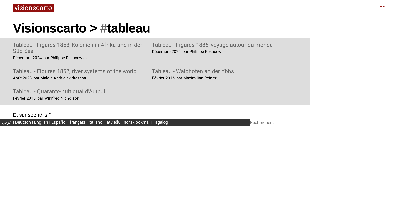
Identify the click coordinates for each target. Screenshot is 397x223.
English (41, 122)
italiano (95, 122)
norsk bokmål (137, 122)
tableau (128, 28)
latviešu (113, 122)
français (77, 122)
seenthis (37, 115)
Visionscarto (33, 8)
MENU (382, 6)
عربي (7, 122)
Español (59, 122)
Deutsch (23, 122)
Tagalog (160, 122)
